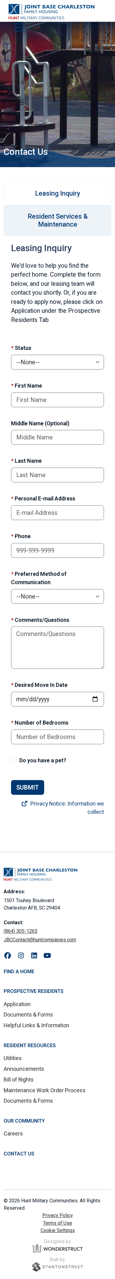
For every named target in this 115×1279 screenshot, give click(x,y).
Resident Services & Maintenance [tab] (58, 220)
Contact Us (19, 1154)
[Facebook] (8, 956)
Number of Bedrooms (39, 722)
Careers (13, 1133)
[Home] (51, 11)
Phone (21, 536)
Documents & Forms (28, 1014)
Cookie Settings (57, 1230)
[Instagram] (21, 956)
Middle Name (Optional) (40, 423)
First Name (26, 385)
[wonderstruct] (57, 1248)
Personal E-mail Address (43, 498)
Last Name (26, 461)
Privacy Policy (57, 1215)
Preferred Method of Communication (39, 578)
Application (17, 1004)
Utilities (13, 1058)
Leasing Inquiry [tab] (57, 193)
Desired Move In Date (39, 685)
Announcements (24, 1069)
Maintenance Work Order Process (45, 1090)
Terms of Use (57, 1223)
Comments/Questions (40, 620)
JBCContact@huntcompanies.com (40, 940)
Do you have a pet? (42, 760)
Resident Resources (30, 1045)
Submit (27, 787)
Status (21, 348)
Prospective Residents (33, 991)
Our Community (24, 1121)
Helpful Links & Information (36, 1025)
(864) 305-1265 (20, 931)
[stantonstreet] (57, 1267)
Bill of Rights (19, 1079)
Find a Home (19, 972)
